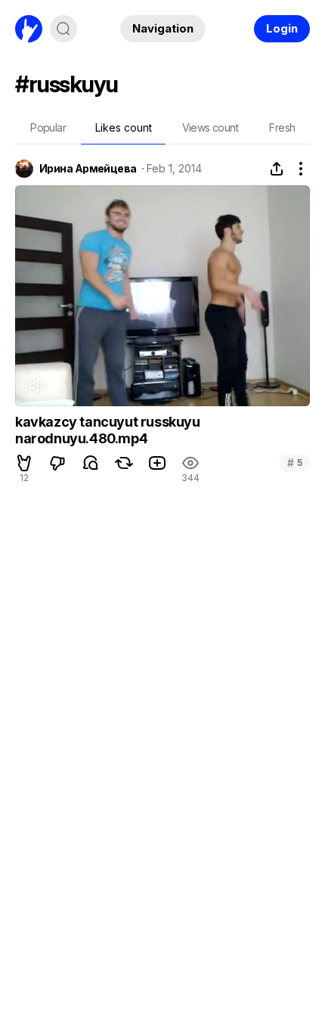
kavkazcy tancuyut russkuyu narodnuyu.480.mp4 (107, 430)
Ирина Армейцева (88, 168)
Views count (210, 127)
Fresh (282, 127)
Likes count (123, 127)
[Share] (277, 169)
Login (282, 28)
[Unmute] (37, 385)
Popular (48, 127)
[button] (24, 463)
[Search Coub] (63, 28)
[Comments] (91, 463)
